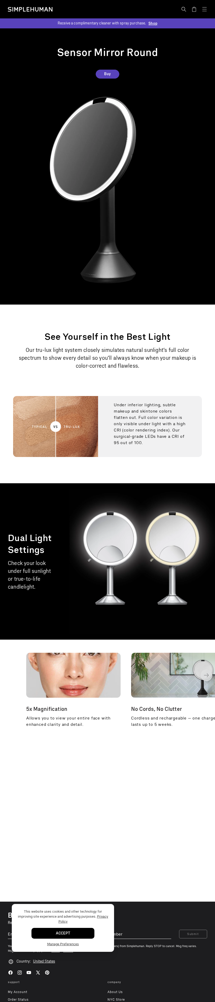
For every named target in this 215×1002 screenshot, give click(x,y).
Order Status (18, 999)
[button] (184, 9)
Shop (152, 23)
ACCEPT (63, 933)
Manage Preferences (63, 944)
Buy (107, 74)
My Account (17, 992)
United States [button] (44, 961)
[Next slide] (206, 675)
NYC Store (116, 999)
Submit (193, 934)
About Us (115, 992)
